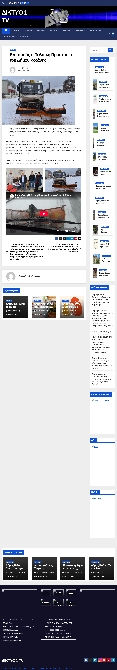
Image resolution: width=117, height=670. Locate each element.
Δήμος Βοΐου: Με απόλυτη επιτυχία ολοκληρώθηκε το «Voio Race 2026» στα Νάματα (102, 363)
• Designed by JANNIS (61, 668)
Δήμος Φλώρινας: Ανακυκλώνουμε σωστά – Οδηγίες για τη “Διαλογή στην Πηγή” (101, 379)
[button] (109, 33)
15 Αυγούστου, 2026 (16, 572)
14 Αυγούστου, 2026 (45, 572)
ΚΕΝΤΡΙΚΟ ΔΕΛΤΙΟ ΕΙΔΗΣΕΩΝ (16, 36)
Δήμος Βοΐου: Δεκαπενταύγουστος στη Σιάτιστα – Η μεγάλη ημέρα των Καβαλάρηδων (101, 299)
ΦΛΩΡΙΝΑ (41, 30)
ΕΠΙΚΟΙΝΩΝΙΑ (95, 30)
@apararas (69, 576)
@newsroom (41, 576)
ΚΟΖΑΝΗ (53, 30)
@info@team (26, 68)
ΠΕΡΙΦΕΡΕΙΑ (80, 30)
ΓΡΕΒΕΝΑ (66, 30)
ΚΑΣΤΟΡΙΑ (28, 30)
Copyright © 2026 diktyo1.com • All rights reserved (25, 668)
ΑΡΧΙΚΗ (15, 30)
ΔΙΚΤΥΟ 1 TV (12, 660)
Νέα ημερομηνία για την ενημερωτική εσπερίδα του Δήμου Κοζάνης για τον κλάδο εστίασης (63, 248)
